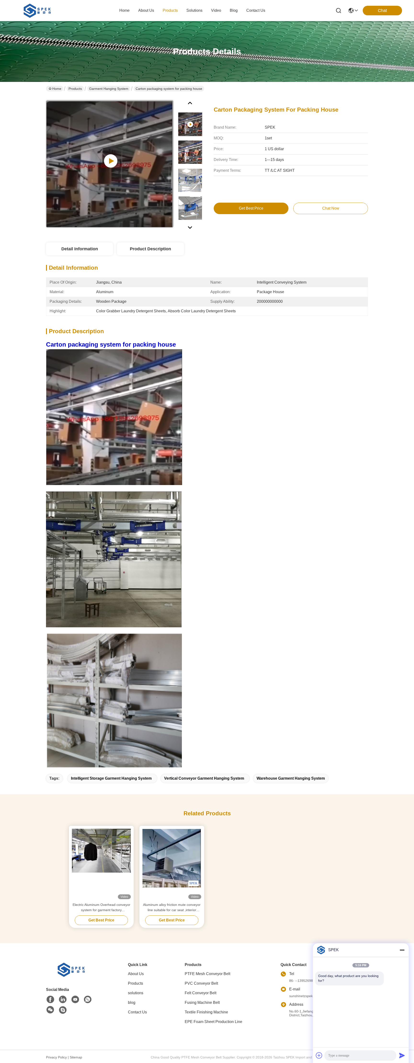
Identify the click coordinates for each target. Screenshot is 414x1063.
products (170, 10)
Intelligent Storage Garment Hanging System (111, 778)
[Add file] (319, 1055)
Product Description (150, 248)
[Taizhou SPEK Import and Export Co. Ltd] (38, 10)
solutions (194, 10)
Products (75, 89)
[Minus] (402, 950)
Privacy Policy (56, 1057)
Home (124, 10)
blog (234, 10)
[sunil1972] (62, 1010)
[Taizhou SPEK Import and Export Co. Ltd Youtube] (75, 999)
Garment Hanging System (108, 89)
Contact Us (137, 1012)
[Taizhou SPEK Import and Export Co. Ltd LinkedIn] (62, 999)
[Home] (72, 975)
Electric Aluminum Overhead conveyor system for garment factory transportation (101, 908)
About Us (136, 974)
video (216, 10)
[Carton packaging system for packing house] (109, 164)
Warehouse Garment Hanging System (291, 778)
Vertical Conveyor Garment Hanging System (204, 778)
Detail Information (79, 248)
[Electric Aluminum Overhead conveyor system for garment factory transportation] (101, 864)
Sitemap (76, 1057)
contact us (255, 10)
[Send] (402, 1055)
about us (146, 10)
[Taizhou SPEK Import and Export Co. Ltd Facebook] (50, 999)
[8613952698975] (87, 999)
